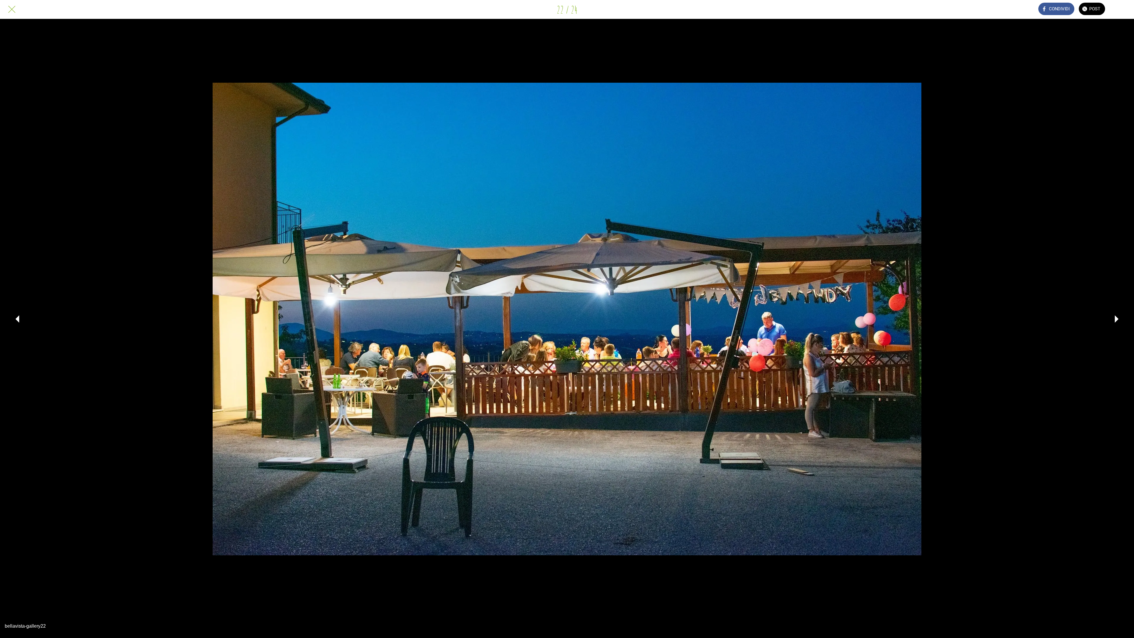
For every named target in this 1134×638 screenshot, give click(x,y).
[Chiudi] (11, 9)
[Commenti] (1122, 9)
